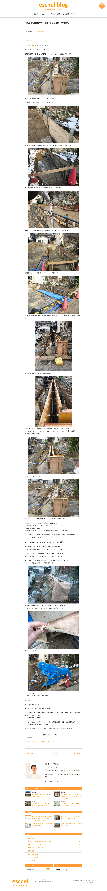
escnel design (83, 880)
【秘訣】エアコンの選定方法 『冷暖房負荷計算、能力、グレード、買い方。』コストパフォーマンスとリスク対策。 (42, 818)
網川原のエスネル (38, 31)
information (31, 860)
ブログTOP (53, 753)
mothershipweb (91, 884)
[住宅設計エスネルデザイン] (20, 886)
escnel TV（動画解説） (34, 857)
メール (54, 781)
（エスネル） (69, 770)
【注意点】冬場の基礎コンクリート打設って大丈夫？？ (41, 741)
